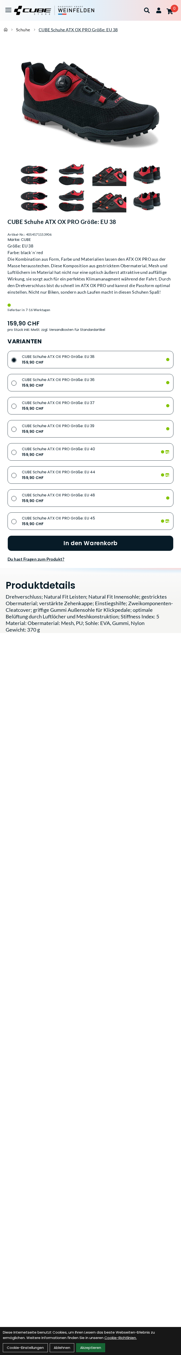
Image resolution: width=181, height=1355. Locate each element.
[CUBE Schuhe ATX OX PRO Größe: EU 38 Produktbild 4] (147, 175)
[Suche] (146, 10)
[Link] (8, 10)
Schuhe (23, 29)
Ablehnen (62, 1347)
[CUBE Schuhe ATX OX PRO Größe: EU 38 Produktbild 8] (147, 201)
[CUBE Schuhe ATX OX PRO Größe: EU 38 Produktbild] (90, 102)
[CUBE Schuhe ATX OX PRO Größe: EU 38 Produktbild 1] (34, 175)
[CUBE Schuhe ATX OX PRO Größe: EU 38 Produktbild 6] (72, 201)
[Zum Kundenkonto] (158, 10)
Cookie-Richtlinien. (120, 1337)
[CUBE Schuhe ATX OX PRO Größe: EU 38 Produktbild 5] (34, 201)
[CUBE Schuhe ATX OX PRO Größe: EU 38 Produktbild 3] (109, 175)
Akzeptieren (90, 1347)
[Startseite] (6, 30)
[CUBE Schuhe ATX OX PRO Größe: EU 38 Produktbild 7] (109, 201)
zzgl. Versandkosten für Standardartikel (73, 329)
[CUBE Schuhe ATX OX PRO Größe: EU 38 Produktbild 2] (72, 175)
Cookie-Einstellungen (25, 1347)
